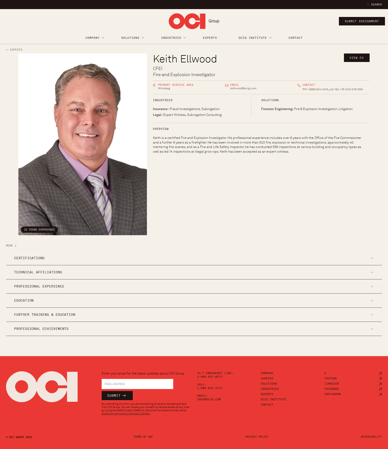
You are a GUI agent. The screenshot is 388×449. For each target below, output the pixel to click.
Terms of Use (143, 436)
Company (267, 373)
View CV (357, 57)
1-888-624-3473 (209, 388)
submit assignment (362, 21)
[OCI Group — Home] (42, 389)
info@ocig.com (209, 399)
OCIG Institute (273, 399)
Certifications (29, 258)
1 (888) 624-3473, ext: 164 (324, 89)
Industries (270, 389)
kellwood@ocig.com (243, 88)
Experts (267, 394)
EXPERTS (16, 49)
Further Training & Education (44, 315)
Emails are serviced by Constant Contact (126, 413)
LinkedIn (331, 383)
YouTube (330, 378)
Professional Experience (39, 286)
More (9, 245)
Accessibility (371, 436)
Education (24, 300)
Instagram (332, 394)
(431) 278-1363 (354, 89)
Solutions (269, 383)
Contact (267, 404)
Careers (267, 378)
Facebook (331, 389)
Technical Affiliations (38, 272)
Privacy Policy (257, 436)
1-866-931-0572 (209, 377)
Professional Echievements (41, 329)
